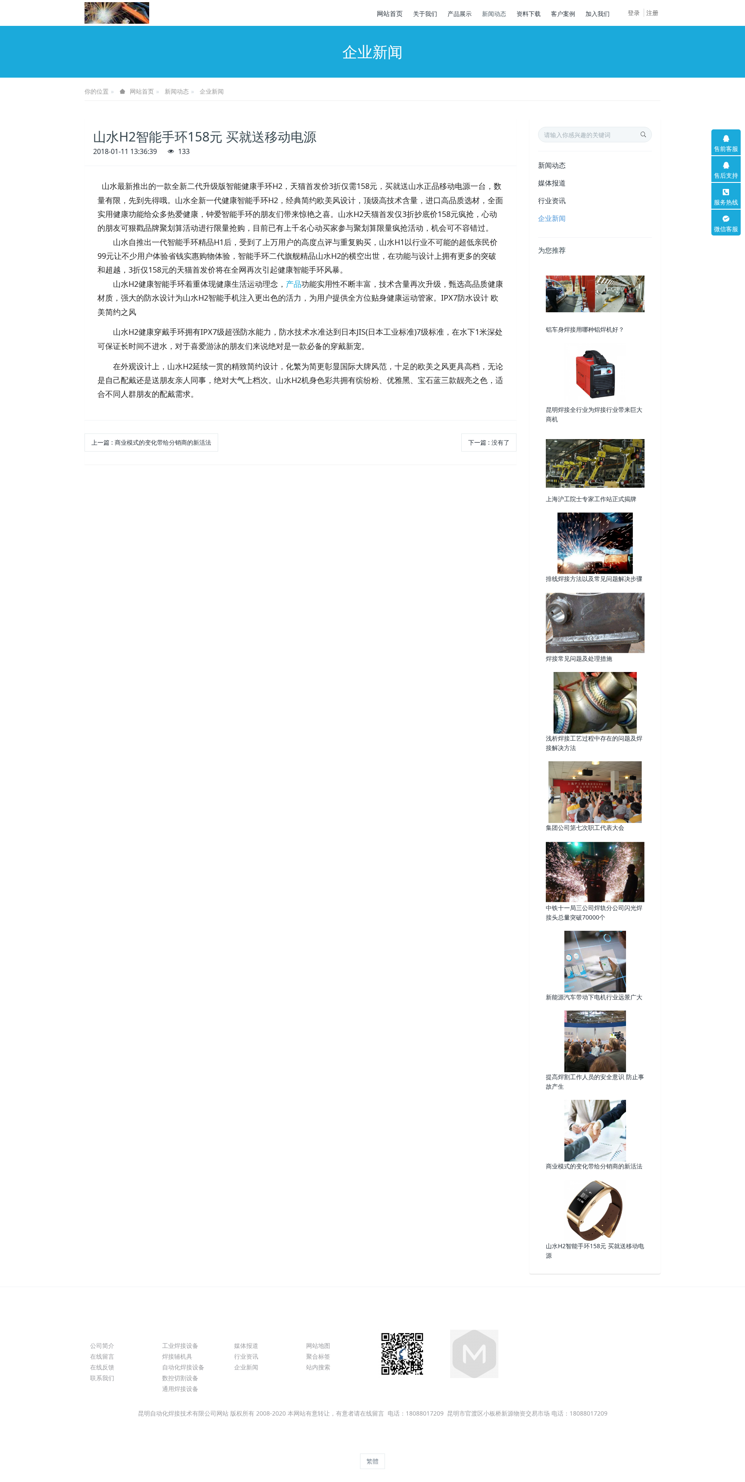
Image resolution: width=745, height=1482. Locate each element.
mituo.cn (427, 1445)
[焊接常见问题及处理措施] (595, 622)
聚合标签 (318, 1356)
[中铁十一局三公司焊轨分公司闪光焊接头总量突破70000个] (595, 871)
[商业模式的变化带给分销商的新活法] (595, 1130)
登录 (634, 13)
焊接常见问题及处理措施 (579, 658)
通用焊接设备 (180, 1389)
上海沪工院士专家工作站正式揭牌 (591, 499)
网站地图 (318, 1345)
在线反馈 (102, 1367)
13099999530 (555, 1350)
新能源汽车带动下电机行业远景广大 (594, 997)
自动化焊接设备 (183, 1367)
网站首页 (390, 13)
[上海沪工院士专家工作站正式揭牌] (595, 462)
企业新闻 (212, 91)
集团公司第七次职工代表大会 (585, 827)
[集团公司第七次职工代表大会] (595, 792)
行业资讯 (552, 200)
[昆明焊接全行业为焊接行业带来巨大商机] (595, 373)
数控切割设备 (180, 1378)
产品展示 (179, 1330)
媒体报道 (552, 183)
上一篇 (151, 442)
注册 (652, 13)
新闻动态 (177, 91)
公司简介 (102, 1345)
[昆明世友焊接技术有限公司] (117, 13)
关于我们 (107, 1330)
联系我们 (102, 1378)
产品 (293, 284)
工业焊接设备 (180, 1345)
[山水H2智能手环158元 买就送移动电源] (595, 1210)
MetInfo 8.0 (358, 1445)
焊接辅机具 (177, 1356)
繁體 (372, 1461)
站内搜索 (318, 1367)
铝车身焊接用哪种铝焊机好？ (585, 329)
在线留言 (102, 1356)
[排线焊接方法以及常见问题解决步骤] (595, 542)
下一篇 (489, 442)
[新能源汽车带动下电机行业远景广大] (595, 961)
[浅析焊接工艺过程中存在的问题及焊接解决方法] (595, 702)
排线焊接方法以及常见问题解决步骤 (594, 579)
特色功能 (323, 1330)
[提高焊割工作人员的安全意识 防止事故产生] (595, 1040)
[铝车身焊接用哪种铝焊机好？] (595, 293)
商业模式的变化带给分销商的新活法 (594, 1166)
